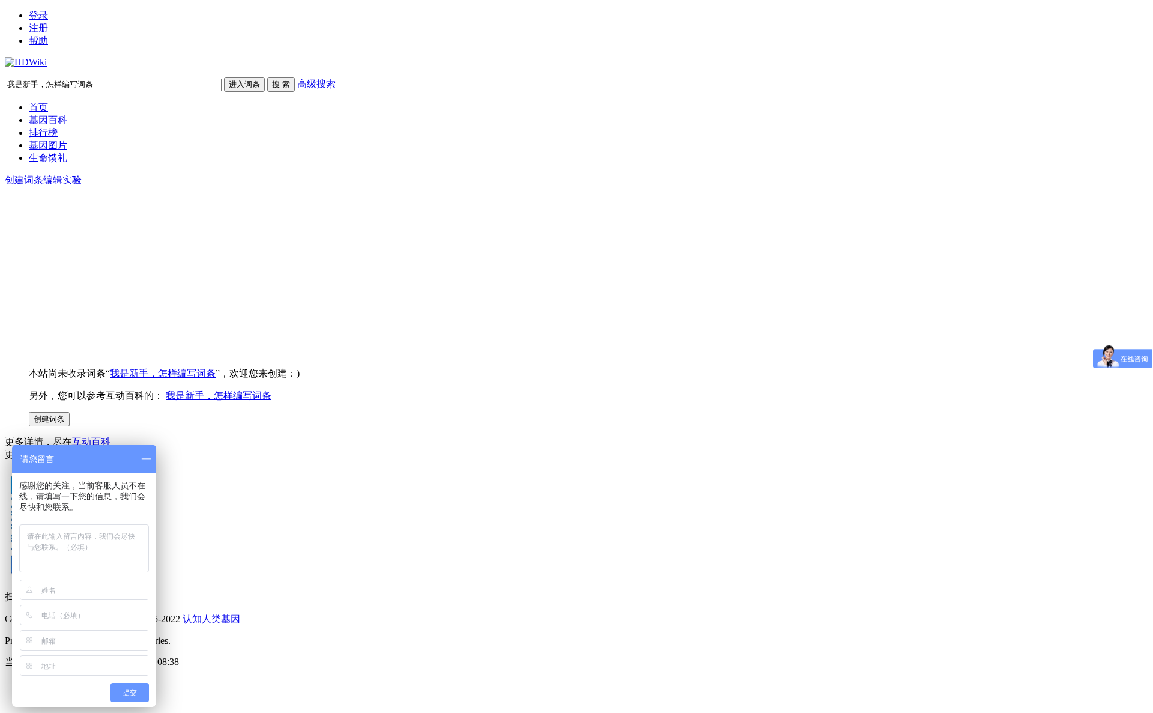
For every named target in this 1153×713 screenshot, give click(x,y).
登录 (38, 15)
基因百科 (48, 120)
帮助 (38, 40)
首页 (38, 107)
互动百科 (91, 442)
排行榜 (43, 132)
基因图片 (48, 145)
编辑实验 (62, 180)
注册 (38, 28)
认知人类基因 (211, 619)
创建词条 (24, 180)
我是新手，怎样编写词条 (163, 373)
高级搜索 (316, 84)
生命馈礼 (48, 158)
